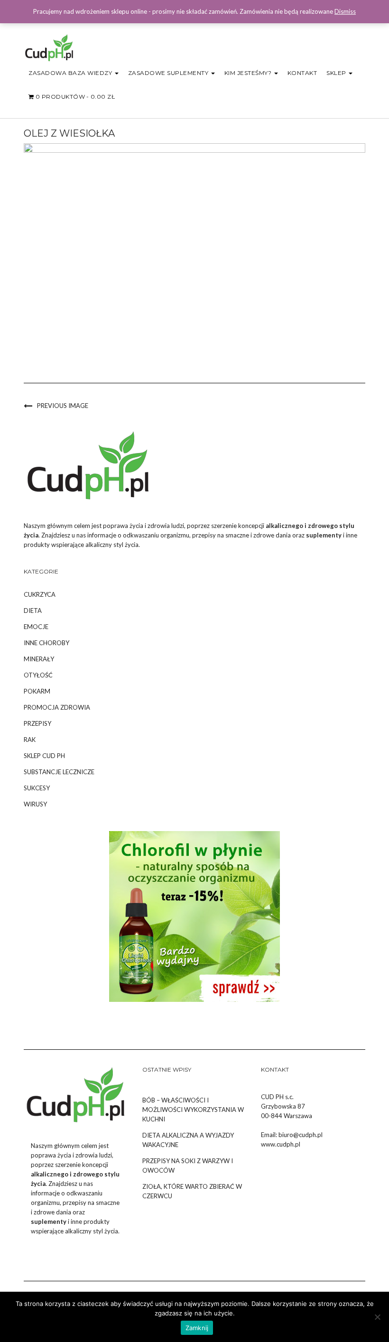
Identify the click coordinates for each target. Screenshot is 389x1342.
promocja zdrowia (57, 707)
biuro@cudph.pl (300, 1134)
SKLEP (337, 72)
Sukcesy (37, 788)
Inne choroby (46, 643)
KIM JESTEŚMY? (248, 72)
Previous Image (62, 405)
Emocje (36, 626)
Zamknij (197, 1328)
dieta (33, 610)
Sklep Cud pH (44, 755)
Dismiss (345, 11)
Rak (30, 739)
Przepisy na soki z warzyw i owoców (187, 1165)
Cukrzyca (40, 594)
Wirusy (35, 804)
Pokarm (37, 691)
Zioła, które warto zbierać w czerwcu (192, 1191)
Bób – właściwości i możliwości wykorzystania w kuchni (193, 1109)
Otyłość (38, 675)
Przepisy (37, 723)
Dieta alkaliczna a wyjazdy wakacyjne (188, 1139)
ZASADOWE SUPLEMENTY (169, 72)
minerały (39, 659)
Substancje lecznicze (59, 772)
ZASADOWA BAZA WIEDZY (71, 72)
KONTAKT (302, 72)
